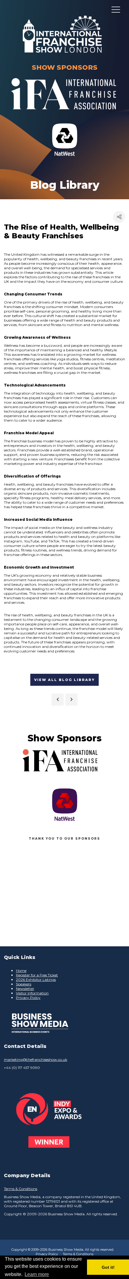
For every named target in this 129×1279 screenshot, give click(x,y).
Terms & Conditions (20, 1188)
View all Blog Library (64, 680)
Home (21, 970)
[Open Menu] (115, 9)
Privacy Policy (28, 997)
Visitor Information (32, 993)
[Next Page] (71, 700)
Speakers (23, 984)
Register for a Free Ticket (37, 975)
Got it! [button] (108, 1267)
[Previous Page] (58, 700)
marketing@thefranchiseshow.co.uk (35, 1059)
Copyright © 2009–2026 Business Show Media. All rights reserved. (62, 1249)
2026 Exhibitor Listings (36, 979)
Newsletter (25, 988)
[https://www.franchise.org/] (63, 113)
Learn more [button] (37, 1274)
